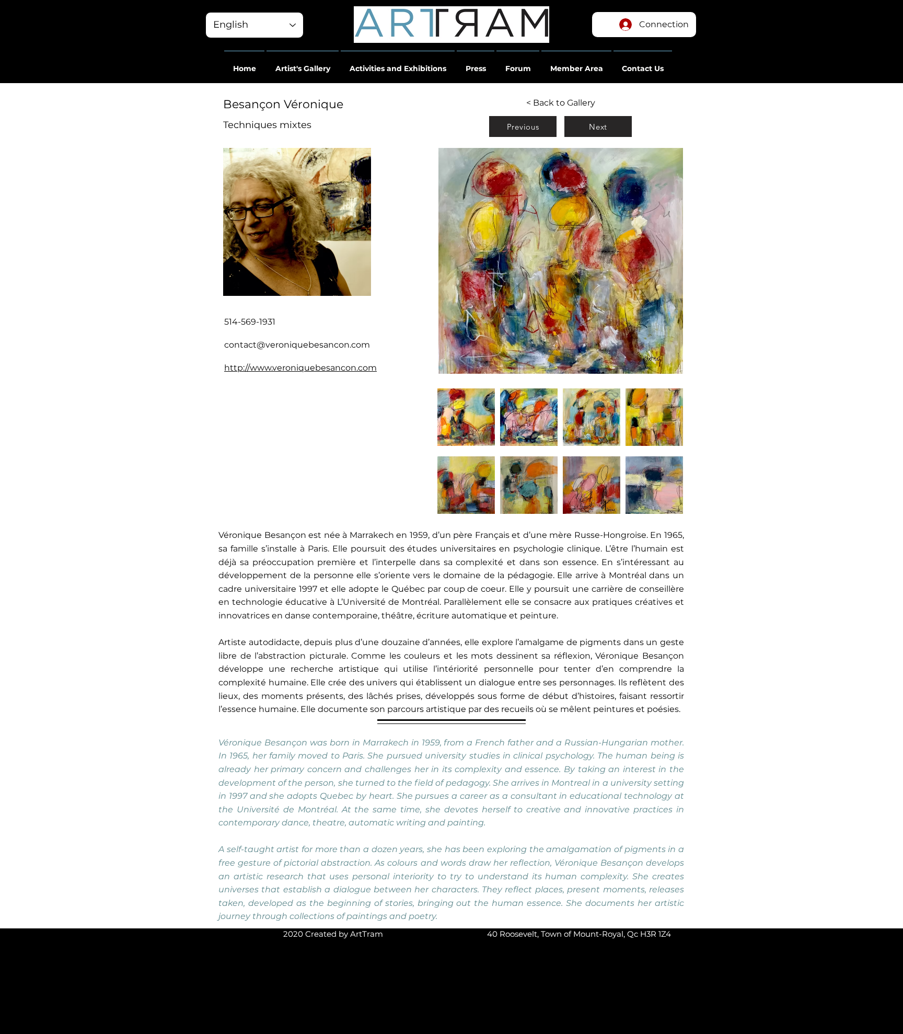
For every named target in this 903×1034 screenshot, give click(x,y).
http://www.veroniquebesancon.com (300, 368)
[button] (244, 64)
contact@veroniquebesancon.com (297, 345)
